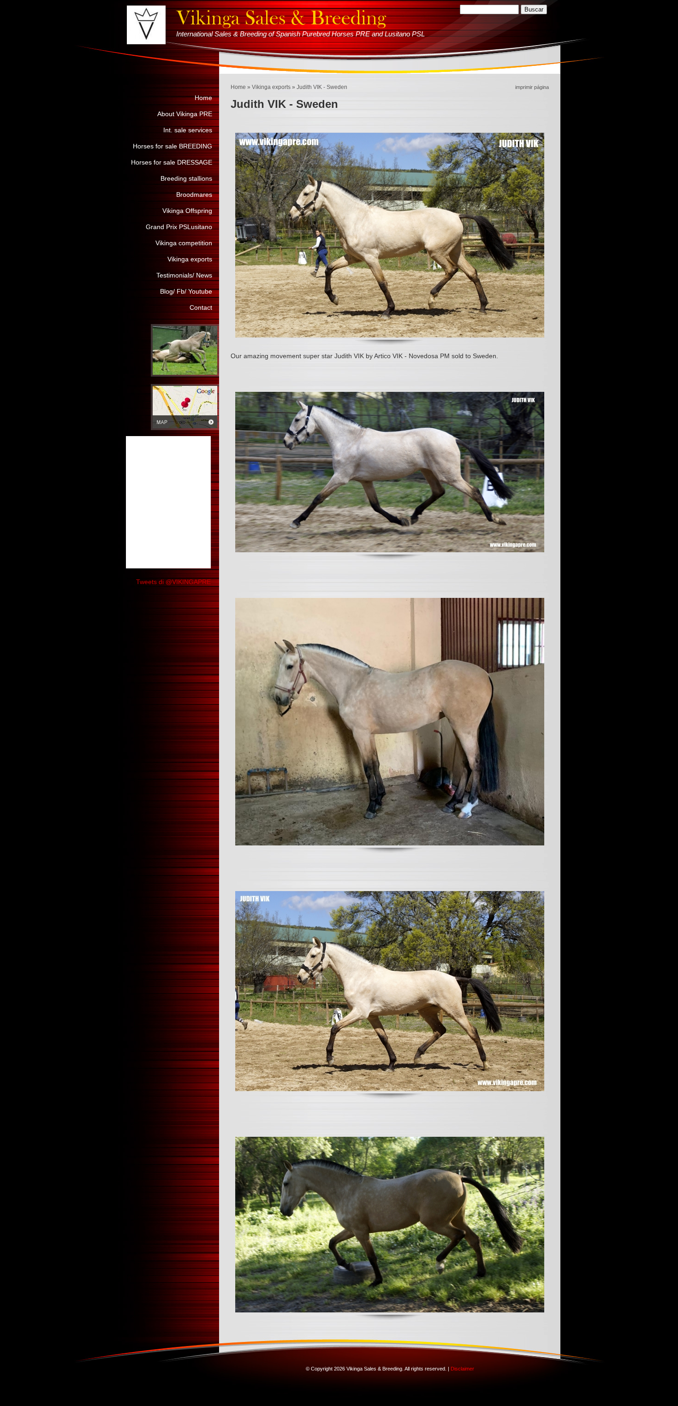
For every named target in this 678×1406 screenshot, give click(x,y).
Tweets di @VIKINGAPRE (173, 581)
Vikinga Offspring (187, 210)
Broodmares (194, 194)
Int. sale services (187, 130)
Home (238, 87)
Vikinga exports (271, 87)
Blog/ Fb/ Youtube (186, 291)
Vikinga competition (183, 243)
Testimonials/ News (184, 275)
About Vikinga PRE (184, 114)
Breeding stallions (186, 178)
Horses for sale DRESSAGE (171, 162)
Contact (201, 307)
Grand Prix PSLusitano (179, 226)
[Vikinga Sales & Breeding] (146, 25)
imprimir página (532, 87)
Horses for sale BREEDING (172, 146)
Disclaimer (462, 1368)
